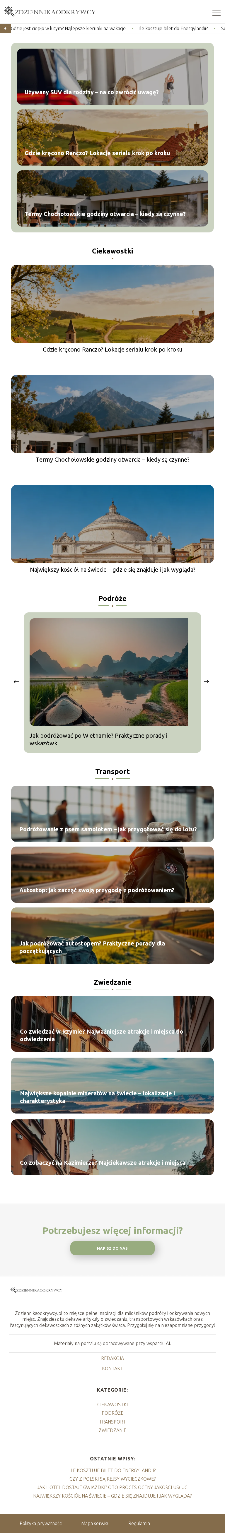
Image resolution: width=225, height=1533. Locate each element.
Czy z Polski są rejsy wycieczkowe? (112, 1478)
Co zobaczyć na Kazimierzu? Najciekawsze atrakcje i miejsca (102, 1162)
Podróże (112, 598)
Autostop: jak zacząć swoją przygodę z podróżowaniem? (96, 890)
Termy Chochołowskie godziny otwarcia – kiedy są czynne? (105, 213)
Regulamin (139, 1523)
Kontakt (112, 1368)
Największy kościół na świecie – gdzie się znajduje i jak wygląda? (112, 569)
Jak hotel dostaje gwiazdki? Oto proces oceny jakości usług (112, 1487)
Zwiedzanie (113, 982)
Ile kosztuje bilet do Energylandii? (117, 28)
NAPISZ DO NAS (112, 1248)
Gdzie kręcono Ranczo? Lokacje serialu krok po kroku (97, 153)
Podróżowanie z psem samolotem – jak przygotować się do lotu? (108, 829)
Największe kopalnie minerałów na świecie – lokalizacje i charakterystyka (97, 1097)
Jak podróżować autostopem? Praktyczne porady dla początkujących (92, 947)
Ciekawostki (112, 251)
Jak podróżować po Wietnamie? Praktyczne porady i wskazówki (98, 739)
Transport (112, 771)
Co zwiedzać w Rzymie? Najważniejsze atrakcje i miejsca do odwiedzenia (101, 1035)
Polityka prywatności (41, 1523)
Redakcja (112, 1358)
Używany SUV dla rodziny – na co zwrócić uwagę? (92, 92)
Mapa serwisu (95, 1523)
